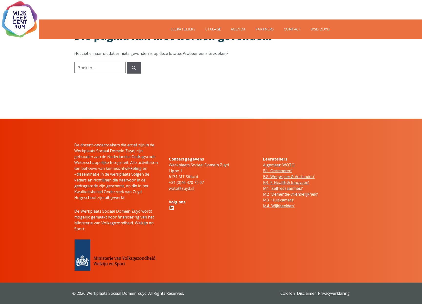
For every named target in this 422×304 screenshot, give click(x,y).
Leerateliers (182, 29)
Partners (264, 29)
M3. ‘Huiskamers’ (278, 200)
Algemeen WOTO (279, 165)
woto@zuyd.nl (181, 188)
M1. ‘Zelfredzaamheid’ (283, 188)
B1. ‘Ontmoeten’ (277, 170)
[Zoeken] (134, 68)
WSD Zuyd (320, 29)
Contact (292, 29)
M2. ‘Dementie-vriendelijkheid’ (290, 194)
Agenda (238, 29)
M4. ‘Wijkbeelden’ (279, 206)
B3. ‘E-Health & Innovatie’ (286, 182)
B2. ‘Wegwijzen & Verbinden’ (289, 176)
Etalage (213, 29)
